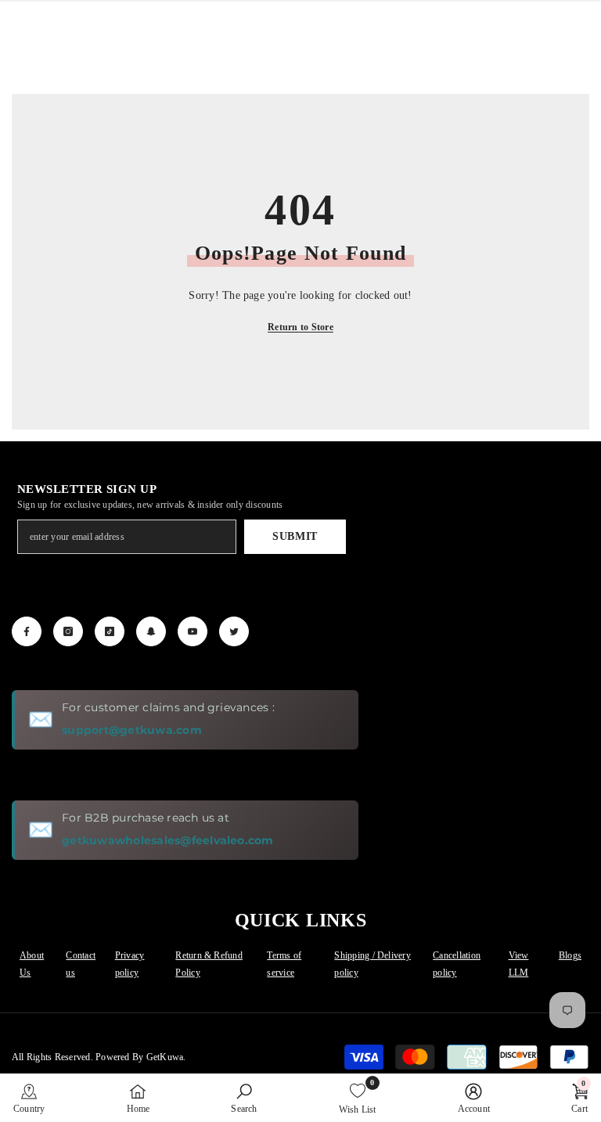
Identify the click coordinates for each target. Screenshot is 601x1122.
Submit (295, 536)
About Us (32, 964)
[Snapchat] (151, 631)
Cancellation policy (456, 964)
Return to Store (300, 327)
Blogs (570, 955)
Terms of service (284, 964)
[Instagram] (68, 631)
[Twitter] (234, 631)
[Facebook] (26, 631)
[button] (29, 1098)
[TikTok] (109, 631)
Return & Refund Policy (209, 964)
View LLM (519, 964)
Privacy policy (130, 964)
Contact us (80, 964)
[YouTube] (192, 631)
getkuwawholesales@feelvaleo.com (167, 840)
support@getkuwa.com (132, 730)
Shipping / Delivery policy (372, 964)
